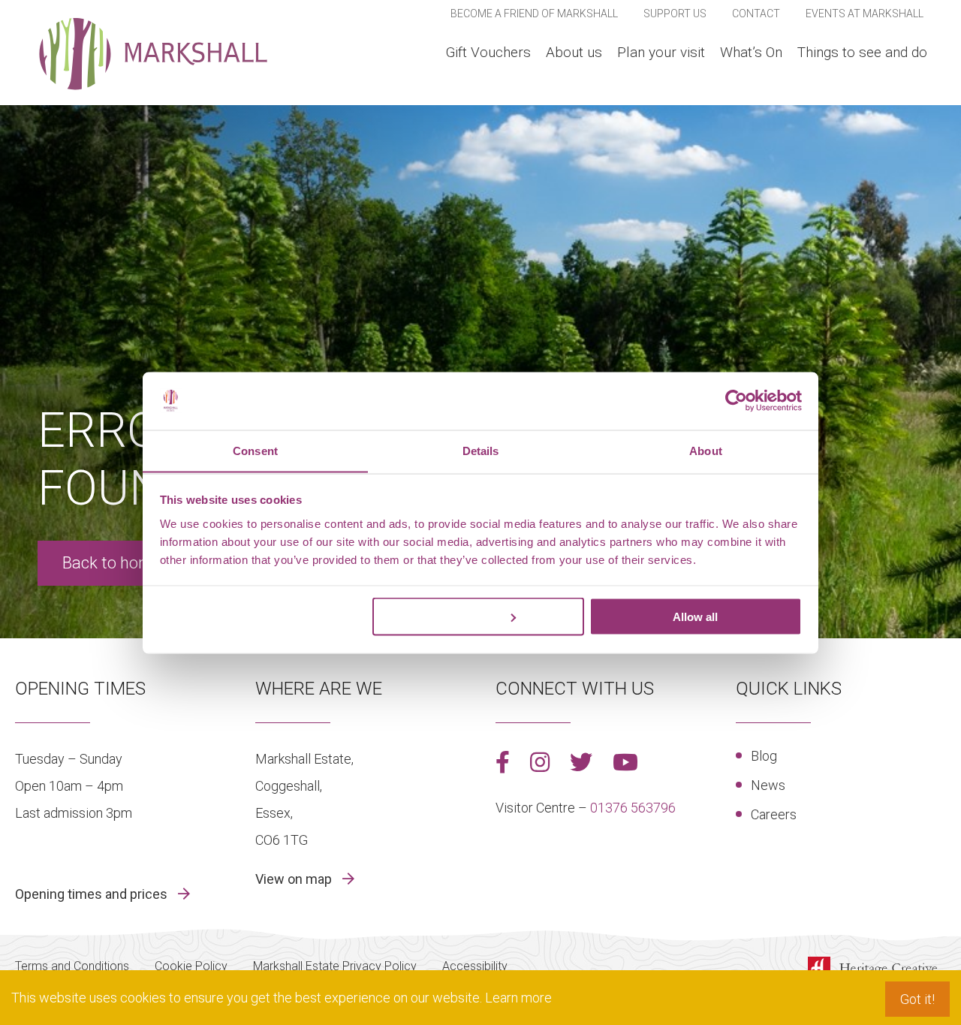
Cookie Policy (191, 966)
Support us (674, 14)
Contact (756, 14)
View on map (295, 879)
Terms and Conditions (72, 966)
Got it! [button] (917, 999)
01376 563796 (633, 807)
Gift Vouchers (488, 52)
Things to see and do (862, 52)
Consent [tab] (255, 450)
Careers (774, 814)
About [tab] (705, 450)
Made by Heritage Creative (877, 969)
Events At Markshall (864, 14)
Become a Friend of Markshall (534, 14)
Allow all (695, 616)
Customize (469, 616)
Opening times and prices (92, 894)
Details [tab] (480, 450)
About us (574, 52)
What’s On (751, 52)
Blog (764, 756)
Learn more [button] (518, 997)
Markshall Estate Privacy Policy (335, 966)
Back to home (111, 562)
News (768, 785)
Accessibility (475, 966)
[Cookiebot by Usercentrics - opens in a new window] (736, 400)
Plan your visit (661, 52)
